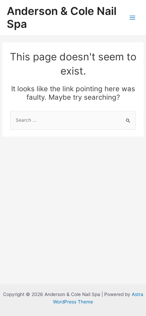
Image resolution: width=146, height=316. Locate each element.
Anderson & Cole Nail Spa (61, 17)
